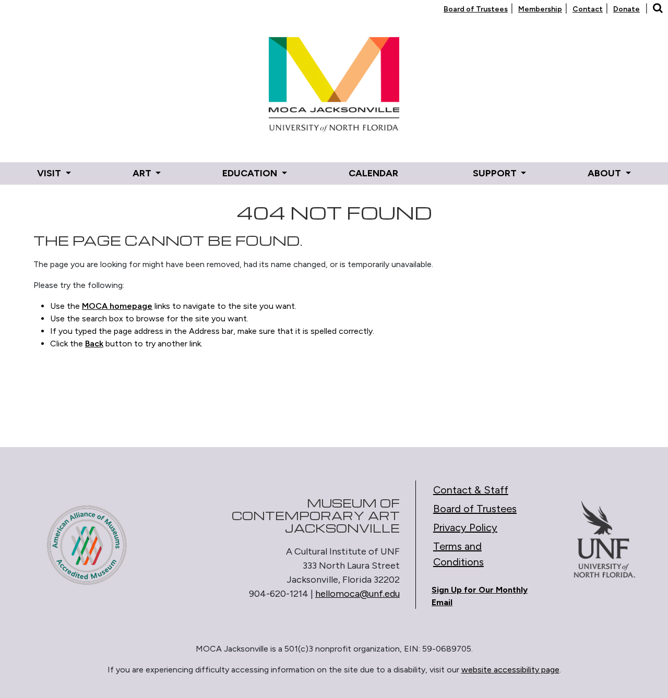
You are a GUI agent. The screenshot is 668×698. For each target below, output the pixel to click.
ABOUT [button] (605, 173)
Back (94, 343)
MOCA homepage (117, 306)
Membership (540, 9)
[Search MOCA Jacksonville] (658, 9)
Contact (587, 9)
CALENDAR (373, 173)
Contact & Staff (470, 490)
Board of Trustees (476, 9)
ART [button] (143, 173)
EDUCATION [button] (250, 173)
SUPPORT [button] (496, 173)
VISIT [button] (50, 173)
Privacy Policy (465, 527)
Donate (626, 9)
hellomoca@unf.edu (357, 593)
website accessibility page (510, 670)
